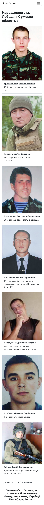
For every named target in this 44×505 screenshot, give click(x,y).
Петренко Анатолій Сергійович (19, 277)
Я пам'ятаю (9, 3)
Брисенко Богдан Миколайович (19, 83)
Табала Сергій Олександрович (19, 467)
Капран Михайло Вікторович (18, 154)
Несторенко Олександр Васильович (22, 216)
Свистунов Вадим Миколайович (20, 343)
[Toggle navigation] (38, 3)
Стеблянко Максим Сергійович (19, 413)
